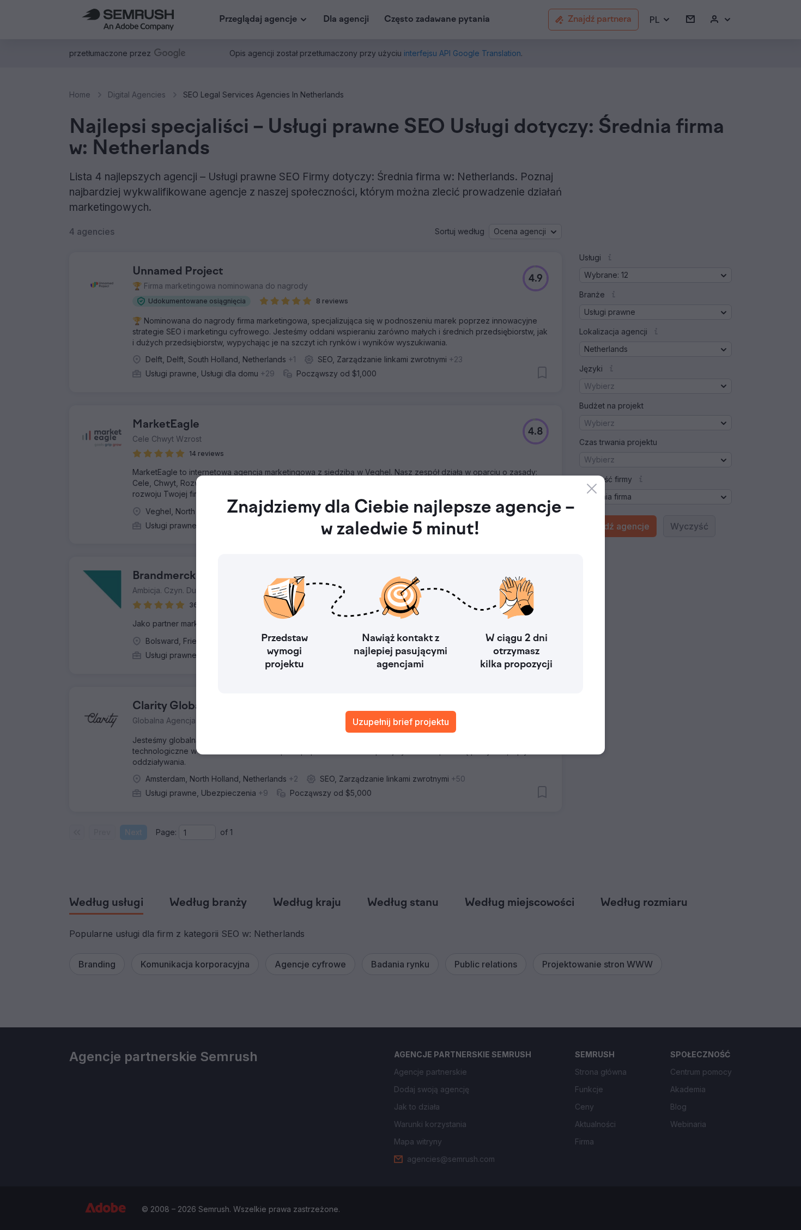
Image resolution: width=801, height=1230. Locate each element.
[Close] (592, 489)
